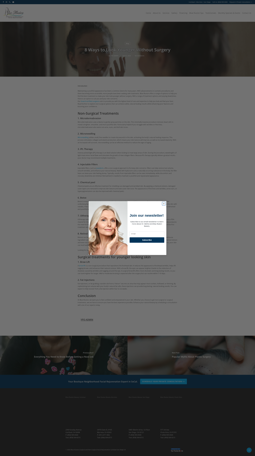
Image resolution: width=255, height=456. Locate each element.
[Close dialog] (164, 203)
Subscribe (147, 240)
